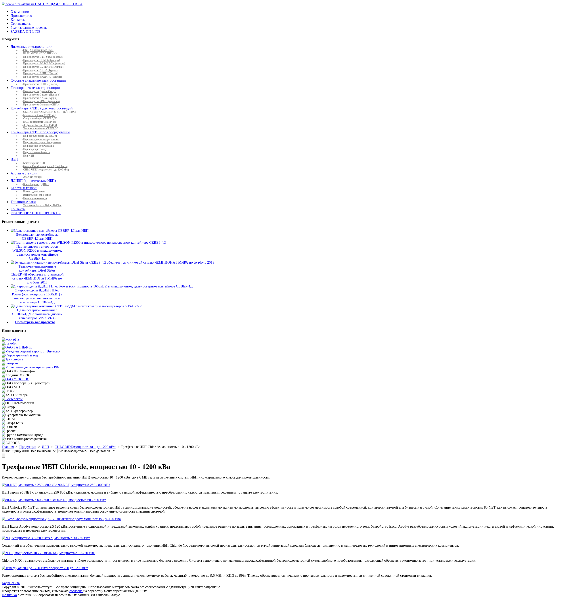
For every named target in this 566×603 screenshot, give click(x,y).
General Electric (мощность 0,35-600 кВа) (45, 166)
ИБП (14, 159)
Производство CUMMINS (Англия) (43, 66)
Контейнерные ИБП (34, 163)
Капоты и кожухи (24, 188)
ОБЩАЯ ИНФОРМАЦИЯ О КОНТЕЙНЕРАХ (49, 111)
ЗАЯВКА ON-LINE (25, 31)
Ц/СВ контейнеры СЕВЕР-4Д (39, 121)
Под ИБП (28, 155)
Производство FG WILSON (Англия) (44, 63)
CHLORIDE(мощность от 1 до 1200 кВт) (46, 169)
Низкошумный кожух (35, 198)
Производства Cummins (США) (41, 104)
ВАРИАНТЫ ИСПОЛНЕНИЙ (40, 53)
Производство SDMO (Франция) (41, 60)
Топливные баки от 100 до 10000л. (42, 205)
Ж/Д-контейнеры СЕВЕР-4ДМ (40, 125)
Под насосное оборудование (38, 145)
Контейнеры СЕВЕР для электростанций (42, 108)
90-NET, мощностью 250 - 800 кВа (83, 485)
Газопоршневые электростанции (35, 88)
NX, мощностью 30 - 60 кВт (69, 538)
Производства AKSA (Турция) (40, 98)
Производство (21, 15)
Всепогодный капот (34, 191)
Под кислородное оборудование (41, 139)
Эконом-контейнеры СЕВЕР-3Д (40, 128)
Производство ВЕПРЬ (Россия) (40, 73)
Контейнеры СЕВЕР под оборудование (40, 132)
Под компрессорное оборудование (42, 142)
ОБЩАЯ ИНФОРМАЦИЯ (38, 50)
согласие (76, 591)
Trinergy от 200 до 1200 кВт (67, 568)
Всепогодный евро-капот (37, 194)
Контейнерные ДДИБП (36, 184)
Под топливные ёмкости (36, 152)
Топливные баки (23, 202)
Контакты (18, 19)
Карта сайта (11, 583)
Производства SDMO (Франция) (41, 101)
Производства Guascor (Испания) (41, 94)
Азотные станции (24, 173)
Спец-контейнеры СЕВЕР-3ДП (40, 118)
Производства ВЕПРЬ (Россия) (40, 84)
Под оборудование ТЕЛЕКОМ (40, 135)
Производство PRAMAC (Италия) (42, 76)
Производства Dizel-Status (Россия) (43, 56)
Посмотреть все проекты (35, 322)
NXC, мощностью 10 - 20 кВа (72, 553)
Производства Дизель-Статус (39, 91)
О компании (20, 11)
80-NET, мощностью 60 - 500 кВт (80, 500)
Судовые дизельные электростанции (38, 80)
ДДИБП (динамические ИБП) (33, 180)
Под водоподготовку (35, 149)
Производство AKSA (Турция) (40, 70)
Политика (9, 595)
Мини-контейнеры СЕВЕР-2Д (39, 115)
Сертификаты (21, 23)
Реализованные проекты (29, 27)
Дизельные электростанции (31, 46)
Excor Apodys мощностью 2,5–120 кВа (92, 519)
